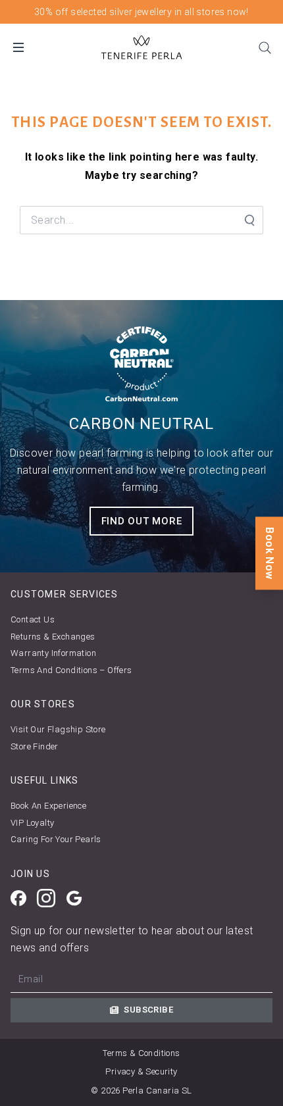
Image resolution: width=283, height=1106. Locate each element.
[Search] (264, 47)
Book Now (269, 553)
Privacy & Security (141, 1071)
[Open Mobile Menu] (18, 47)
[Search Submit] (248, 220)
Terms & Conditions (141, 1053)
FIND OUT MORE (141, 521)
